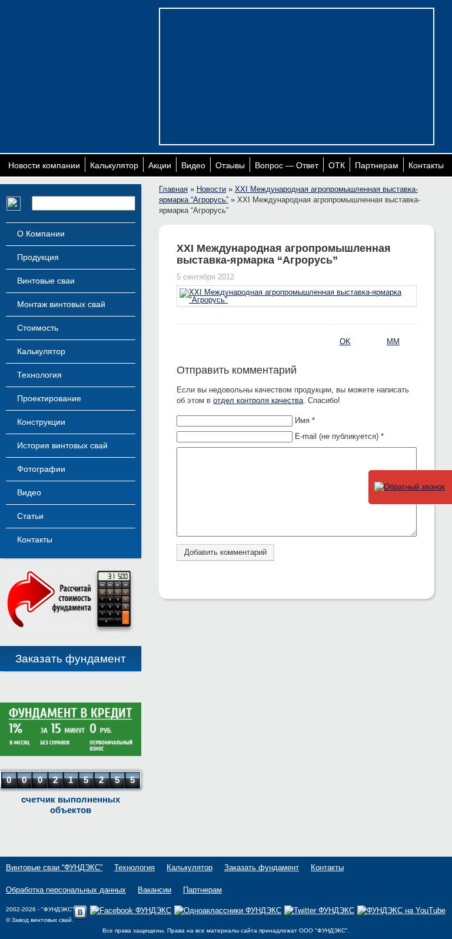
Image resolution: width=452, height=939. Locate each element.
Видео (193, 165)
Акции (159, 165)
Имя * (305, 420)
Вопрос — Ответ (286, 165)
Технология (39, 374)
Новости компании (44, 165)
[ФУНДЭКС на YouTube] (401, 910)
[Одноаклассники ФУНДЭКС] (227, 910)
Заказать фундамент (70, 658)
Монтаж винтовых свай (61, 304)
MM (393, 341)
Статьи (30, 516)
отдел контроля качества (258, 400)
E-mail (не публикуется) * (339, 436)
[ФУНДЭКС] (80, 51)
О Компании (41, 233)
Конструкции (41, 422)
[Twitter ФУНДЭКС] (319, 910)
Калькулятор (114, 165)
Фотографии (41, 469)
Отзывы (230, 165)
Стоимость (37, 327)
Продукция (38, 257)
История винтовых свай (62, 445)
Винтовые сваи (46, 280)
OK (345, 341)
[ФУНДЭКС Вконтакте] (80, 917)
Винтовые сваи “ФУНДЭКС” (54, 867)
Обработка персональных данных (66, 889)
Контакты (426, 165)
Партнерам (376, 165)
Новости (211, 189)
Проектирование (49, 398)
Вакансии (154, 889)
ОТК (336, 165)
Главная (173, 189)
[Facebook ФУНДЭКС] (130, 910)
